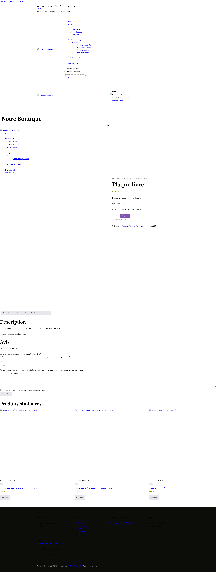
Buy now (125, 216)
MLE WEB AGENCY (74, 566)
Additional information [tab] (39, 313)
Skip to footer (18, 1)
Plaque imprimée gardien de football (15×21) (18, 488)
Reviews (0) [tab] (21, 313)
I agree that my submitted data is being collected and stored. (27, 390)
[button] (119, 219)
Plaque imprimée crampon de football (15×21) (94, 488)
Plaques (121, 178)
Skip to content (6, 1)
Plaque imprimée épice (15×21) (162, 488)
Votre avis (4, 377)
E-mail (3, 366)
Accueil (115, 178)
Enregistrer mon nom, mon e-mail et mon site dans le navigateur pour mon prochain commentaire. (43, 370)
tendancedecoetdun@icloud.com (51, 543)
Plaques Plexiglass (131, 178)
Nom (2, 361)
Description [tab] (8, 313)
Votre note (4, 374)
